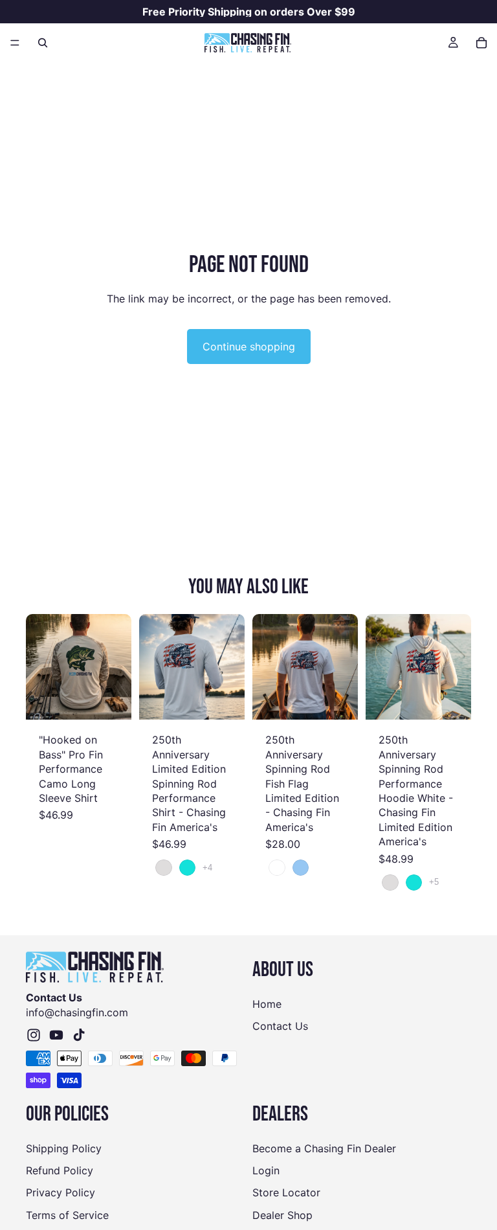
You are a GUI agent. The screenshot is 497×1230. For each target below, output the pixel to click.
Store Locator (286, 1192)
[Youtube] (56, 1035)
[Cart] (481, 42)
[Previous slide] (40, 667)
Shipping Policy (64, 1148)
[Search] (42, 42)
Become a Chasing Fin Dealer (324, 1148)
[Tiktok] (79, 1035)
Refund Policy (59, 1170)
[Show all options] (207, 867)
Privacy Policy (60, 1192)
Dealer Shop (282, 1215)
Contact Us (280, 1025)
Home (267, 1003)
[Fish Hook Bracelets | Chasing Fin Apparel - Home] (248, 42)
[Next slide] (117, 667)
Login (266, 1170)
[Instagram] (33, 1035)
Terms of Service (67, 1215)
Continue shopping (249, 346)
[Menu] (15, 43)
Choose (122, 699)
